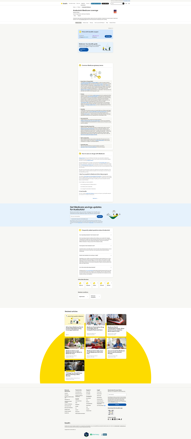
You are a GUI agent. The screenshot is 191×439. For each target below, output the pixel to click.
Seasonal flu (77, 411)
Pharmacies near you (78, 393)
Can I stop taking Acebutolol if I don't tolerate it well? (89, 234)
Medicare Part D (82, 158)
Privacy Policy (91, 222)
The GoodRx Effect (89, 403)
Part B (107, 84)
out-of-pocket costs (102, 162)
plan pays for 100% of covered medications (88, 147)
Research (87, 401)
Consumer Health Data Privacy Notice (100, 403)
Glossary (91, 22)
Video (76, 402)
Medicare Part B (90, 160)
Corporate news (88, 410)
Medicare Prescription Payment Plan (87, 128)
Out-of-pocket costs (68, 405)
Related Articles (112, 22)
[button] (95, 3)
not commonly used (82, 19)
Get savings (108, 36)
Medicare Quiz (85, 22)
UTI (75, 408)
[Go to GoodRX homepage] (64, 3)
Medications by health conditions (68, 402)
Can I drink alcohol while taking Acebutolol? (87, 267)
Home (74, 7)
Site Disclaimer (99, 397)
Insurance (66, 393)
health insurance (96, 95)
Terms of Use (80, 222)
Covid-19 (76, 409)
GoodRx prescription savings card (69, 397)
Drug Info (79, 15)
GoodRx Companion (68, 411)
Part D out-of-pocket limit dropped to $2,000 (89, 134)
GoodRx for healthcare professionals (79, 396)
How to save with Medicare (99, 22)
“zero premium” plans (85, 102)
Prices (79, 7)
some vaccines (87, 114)
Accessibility (88, 393)
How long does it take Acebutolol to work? (87, 245)
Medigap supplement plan (91, 104)
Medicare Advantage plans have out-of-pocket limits (90, 120)
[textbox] (83, 216)
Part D (101, 83)
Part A (102, 84)
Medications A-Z (67, 399)
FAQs (107, 22)
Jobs (87, 407)
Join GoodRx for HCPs (126, 0)
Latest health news (78, 400)
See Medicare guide (82, 50)
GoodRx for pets (67, 409)
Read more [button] (95, 198)
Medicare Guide (78, 22)
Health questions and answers (80, 413)
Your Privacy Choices (100, 405)
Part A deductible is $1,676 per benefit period (98, 111)
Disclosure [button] (110, 28)
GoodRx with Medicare (90, 193)
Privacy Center (99, 393)
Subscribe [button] (100, 216)
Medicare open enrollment (85, 89)
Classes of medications (68, 404)
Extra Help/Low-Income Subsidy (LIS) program (92, 176)
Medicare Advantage (84, 83)
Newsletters (77, 404)
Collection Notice (99, 399)
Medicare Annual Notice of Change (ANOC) (90, 82)
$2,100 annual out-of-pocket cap (87, 165)
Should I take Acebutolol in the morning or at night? (88, 255)
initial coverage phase (100, 140)
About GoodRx (88, 398)
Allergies (76, 406)
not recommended (89, 270)
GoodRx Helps (88, 405)
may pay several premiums (93, 96)
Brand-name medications (69, 407)
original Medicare (97, 84)
